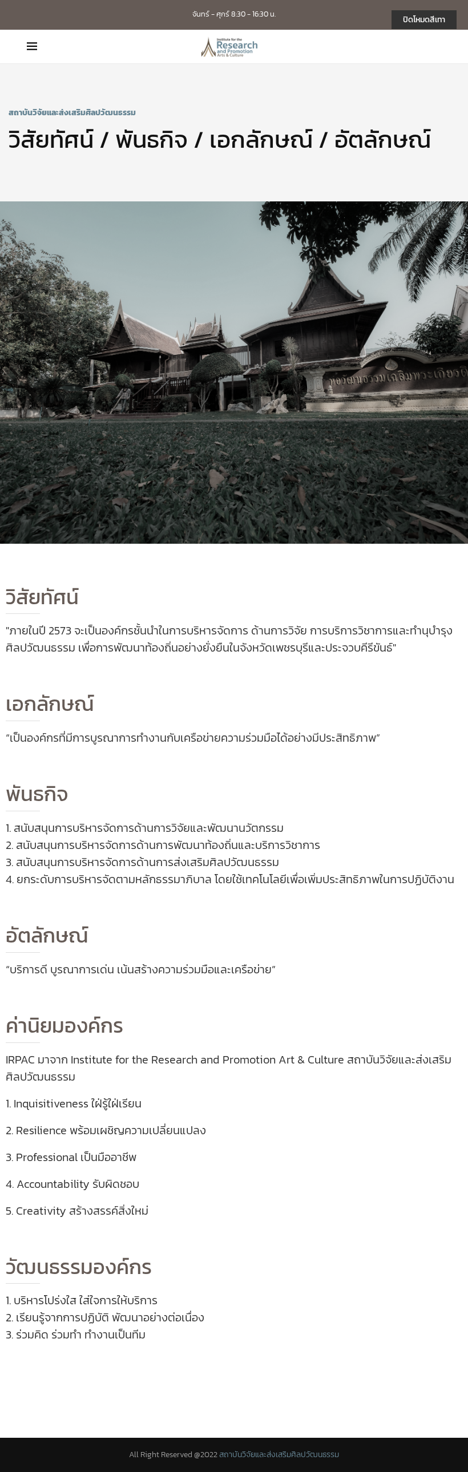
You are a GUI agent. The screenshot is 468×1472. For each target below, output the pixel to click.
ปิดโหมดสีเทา (424, 20)
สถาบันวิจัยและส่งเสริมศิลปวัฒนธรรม (279, 1455)
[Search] (435, 46)
